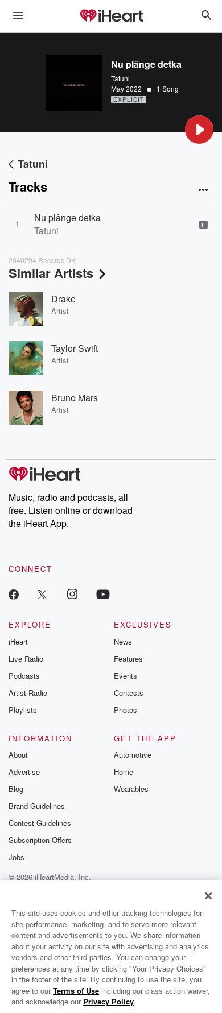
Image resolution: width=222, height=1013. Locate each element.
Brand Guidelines (37, 805)
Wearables (131, 788)
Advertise (24, 771)
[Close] (208, 895)
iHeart (18, 641)
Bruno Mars (74, 397)
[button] (199, 129)
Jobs (16, 857)
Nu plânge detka (67, 217)
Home (123, 771)
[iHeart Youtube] (103, 594)
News (123, 641)
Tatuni (120, 78)
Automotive (132, 754)
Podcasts (24, 675)
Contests (128, 692)
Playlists (23, 709)
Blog (16, 788)
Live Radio (26, 658)
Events (125, 675)
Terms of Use (76, 990)
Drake (63, 298)
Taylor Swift (74, 348)
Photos (125, 709)
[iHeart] (111, 16)
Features (128, 658)
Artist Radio (28, 692)
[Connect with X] (42, 594)
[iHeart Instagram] (72, 594)
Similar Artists (51, 273)
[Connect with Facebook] (14, 594)
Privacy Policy (108, 1001)
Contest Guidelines (40, 822)
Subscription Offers (40, 840)
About (18, 754)
